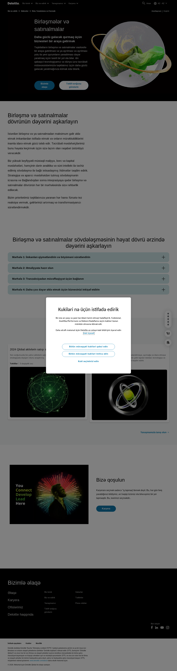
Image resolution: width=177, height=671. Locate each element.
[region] (88, 335)
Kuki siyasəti (88, 333)
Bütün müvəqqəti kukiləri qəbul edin (88, 347)
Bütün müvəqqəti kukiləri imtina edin (88, 354)
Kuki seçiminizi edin (88, 361)
